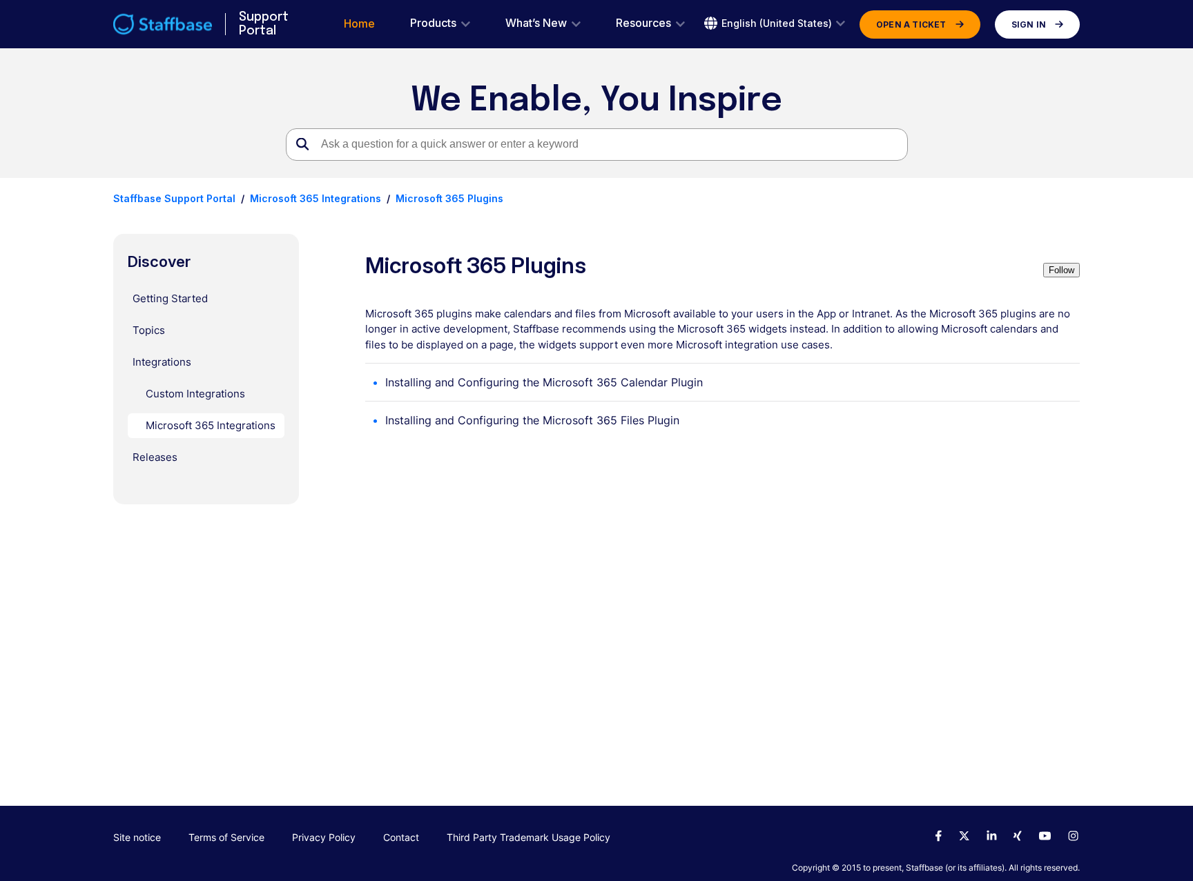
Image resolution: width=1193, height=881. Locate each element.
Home (359, 23)
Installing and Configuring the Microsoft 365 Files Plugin (532, 420)
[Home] (162, 24)
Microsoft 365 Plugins (449, 198)
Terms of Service (226, 837)
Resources (643, 23)
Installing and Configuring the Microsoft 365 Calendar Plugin (544, 382)
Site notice (137, 837)
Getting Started (170, 298)
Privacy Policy (324, 837)
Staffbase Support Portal (174, 198)
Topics (149, 330)
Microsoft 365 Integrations (315, 198)
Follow (1061, 270)
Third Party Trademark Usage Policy (528, 837)
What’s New (536, 23)
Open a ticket (911, 24)
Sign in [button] (1028, 24)
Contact (401, 837)
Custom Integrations (195, 393)
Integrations (162, 361)
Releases (155, 457)
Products (433, 23)
